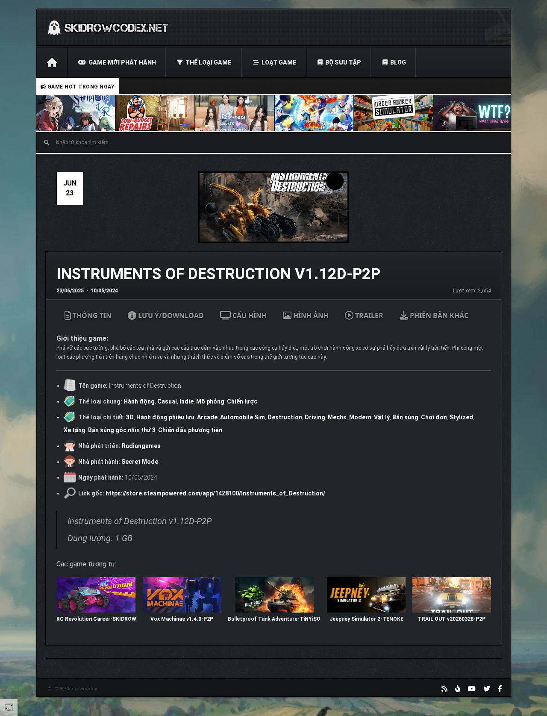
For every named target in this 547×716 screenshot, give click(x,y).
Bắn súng (405, 417)
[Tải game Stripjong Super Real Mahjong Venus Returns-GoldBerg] (76, 113)
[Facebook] (500, 688)
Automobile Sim (242, 417)
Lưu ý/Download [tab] (170, 315)
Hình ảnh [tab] (310, 315)
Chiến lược (242, 401)
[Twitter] (486, 688)
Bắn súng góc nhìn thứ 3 (122, 430)
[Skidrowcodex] (108, 27)
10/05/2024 (104, 291)
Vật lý (382, 417)
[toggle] (9, 707)
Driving (315, 417)
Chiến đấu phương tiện (190, 430)
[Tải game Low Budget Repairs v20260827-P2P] (155, 113)
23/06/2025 (70, 291)
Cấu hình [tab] (249, 315)
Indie (186, 401)
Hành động (139, 401)
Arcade (207, 417)
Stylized (461, 417)
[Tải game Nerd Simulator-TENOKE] (473, 113)
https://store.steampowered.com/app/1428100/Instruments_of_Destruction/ (215, 493)
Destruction (285, 417)
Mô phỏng (210, 401)
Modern (360, 417)
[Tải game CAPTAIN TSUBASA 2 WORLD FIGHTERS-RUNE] (314, 113)
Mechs (337, 417)
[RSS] (444, 688)
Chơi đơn (434, 417)
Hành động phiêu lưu (165, 417)
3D (130, 417)
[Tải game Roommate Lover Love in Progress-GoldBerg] (235, 113)
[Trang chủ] (52, 62)
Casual (167, 401)
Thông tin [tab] (91, 315)
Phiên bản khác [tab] (438, 315)
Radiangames (141, 445)
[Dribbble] (457, 688)
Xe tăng (74, 430)
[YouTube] (472, 688)
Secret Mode (139, 461)
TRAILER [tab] (368, 315)
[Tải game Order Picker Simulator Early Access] (394, 113)
